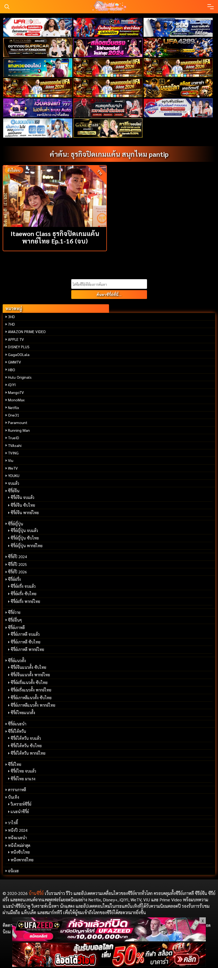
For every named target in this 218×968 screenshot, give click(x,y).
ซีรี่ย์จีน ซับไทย (23, 505)
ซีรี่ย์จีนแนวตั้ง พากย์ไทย (30, 674)
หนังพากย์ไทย (22, 859)
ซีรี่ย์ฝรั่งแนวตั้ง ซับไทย (29, 682)
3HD (11, 316)
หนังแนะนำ (17, 837)
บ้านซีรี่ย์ (36, 893)
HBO (11, 369)
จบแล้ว (13, 483)
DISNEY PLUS (19, 346)
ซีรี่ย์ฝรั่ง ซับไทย (23, 593)
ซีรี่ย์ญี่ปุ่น (15, 523)
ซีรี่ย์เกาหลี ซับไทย (25, 641)
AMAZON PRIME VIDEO (27, 331)
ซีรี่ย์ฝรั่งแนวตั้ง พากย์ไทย (31, 689)
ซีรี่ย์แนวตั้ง (17, 660)
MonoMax (16, 399)
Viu (10, 460)
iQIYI (12, 384)
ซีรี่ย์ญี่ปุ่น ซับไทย (25, 537)
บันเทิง (13, 797)
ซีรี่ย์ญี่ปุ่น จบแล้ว (24, 530)
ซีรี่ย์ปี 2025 (17, 564)
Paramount (17, 422)
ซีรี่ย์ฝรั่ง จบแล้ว (23, 586)
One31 (13, 415)
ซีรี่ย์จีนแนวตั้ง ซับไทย (28, 667)
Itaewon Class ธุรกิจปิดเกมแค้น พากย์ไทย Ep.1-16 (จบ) (55, 237)
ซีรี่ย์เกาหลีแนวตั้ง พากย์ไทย (33, 705)
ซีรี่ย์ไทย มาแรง (23, 778)
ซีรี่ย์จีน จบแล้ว (22, 497)
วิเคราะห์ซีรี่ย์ (21, 804)
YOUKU (13, 475)
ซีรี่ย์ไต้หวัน (17, 731)
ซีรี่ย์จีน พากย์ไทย (25, 512)
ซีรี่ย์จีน (13, 490)
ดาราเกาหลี (17, 789)
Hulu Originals (20, 377)
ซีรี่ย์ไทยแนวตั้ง (23, 712)
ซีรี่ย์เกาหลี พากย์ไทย (27, 649)
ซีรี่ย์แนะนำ (17, 723)
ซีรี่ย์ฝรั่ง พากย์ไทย (25, 601)
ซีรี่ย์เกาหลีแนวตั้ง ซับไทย (31, 697)
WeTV (13, 468)
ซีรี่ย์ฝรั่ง (14, 579)
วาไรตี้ (13, 822)
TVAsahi (15, 445)
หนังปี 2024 (17, 830)
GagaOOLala (19, 354)
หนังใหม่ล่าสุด (19, 845)
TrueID (13, 437)
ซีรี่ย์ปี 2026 (17, 571)
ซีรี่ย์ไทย (14, 764)
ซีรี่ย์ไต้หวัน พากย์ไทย (28, 753)
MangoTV (16, 392)
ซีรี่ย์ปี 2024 (17, 556)
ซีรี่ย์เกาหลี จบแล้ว (25, 634)
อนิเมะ (13, 870)
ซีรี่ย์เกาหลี (16, 627)
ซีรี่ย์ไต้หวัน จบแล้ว (26, 738)
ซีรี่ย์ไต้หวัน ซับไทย (26, 745)
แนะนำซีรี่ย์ (20, 811)
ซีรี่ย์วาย (14, 612)
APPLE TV (16, 339)
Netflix (13, 407)
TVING (13, 452)
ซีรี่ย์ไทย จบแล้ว (23, 771)
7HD (11, 324)
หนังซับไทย (20, 852)
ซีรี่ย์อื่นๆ (15, 620)
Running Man (19, 430)
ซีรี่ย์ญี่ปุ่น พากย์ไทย (27, 545)
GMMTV (14, 361)
